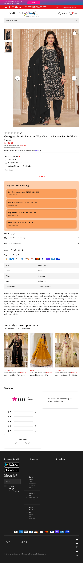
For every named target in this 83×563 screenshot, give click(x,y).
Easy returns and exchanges (17, 238)
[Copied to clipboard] (22, 250)
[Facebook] (6, 7)
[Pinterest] (20, 7)
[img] (11, 133)
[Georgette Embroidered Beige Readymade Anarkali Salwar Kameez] (67, 350)
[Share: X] (15, 250)
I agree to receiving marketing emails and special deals (13, 489)
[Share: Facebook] (11, 250)
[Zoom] (75, 33)
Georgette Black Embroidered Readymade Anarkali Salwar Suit (15, 375)
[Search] (76, 20)
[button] (22, 412)
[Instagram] (13, 7)
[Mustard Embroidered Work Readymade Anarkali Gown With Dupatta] (41, 350)
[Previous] (17, 78)
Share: (6, 250)
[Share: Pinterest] (19, 250)
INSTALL (33, 3)
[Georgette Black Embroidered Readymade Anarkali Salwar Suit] (16, 350)
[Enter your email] (18, 481)
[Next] (74, 78)
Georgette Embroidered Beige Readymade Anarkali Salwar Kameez (66, 375)
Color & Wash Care (15, 244)
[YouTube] (16, 7)
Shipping (6, 147)
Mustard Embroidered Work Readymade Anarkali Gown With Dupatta (40, 375)
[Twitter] (9, 7)
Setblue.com (42, 554)
